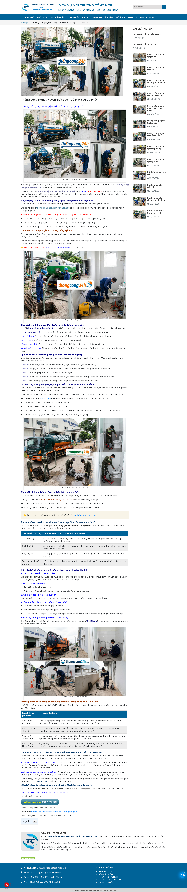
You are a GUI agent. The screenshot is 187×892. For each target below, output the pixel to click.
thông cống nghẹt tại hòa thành (156, 134)
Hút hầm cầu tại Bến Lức (33, 332)
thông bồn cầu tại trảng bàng (147, 34)
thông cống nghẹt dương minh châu (156, 81)
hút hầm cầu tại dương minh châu (156, 199)
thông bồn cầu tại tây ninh (145, 44)
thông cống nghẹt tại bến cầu (156, 68)
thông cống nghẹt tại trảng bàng (156, 147)
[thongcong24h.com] (37, 7)
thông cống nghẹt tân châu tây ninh (156, 94)
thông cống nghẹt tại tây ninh (156, 160)
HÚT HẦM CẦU (106, 871)
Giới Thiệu (42, 17)
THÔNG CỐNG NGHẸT (109, 877)
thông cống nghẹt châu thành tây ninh (156, 108)
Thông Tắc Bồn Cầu (102, 17)
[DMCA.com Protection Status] (28, 857)
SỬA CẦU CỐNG (106, 874)
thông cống (45, 398)
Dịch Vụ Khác (147, 17)
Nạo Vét (132, 17)
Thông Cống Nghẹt (77, 17)
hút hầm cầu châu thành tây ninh (156, 212)
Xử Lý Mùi (120, 17)
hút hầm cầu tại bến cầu (155, 186)
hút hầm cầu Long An (85, 515)
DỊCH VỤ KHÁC (106, 882)
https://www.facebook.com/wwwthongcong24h (54, 811)
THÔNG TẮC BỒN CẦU (110, 880)
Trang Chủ (28, 17)
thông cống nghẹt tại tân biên (156, 121)
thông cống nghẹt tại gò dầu (156, 55)
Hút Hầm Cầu (57, 17)
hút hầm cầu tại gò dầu (156, 173)
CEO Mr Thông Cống (53, 832)
